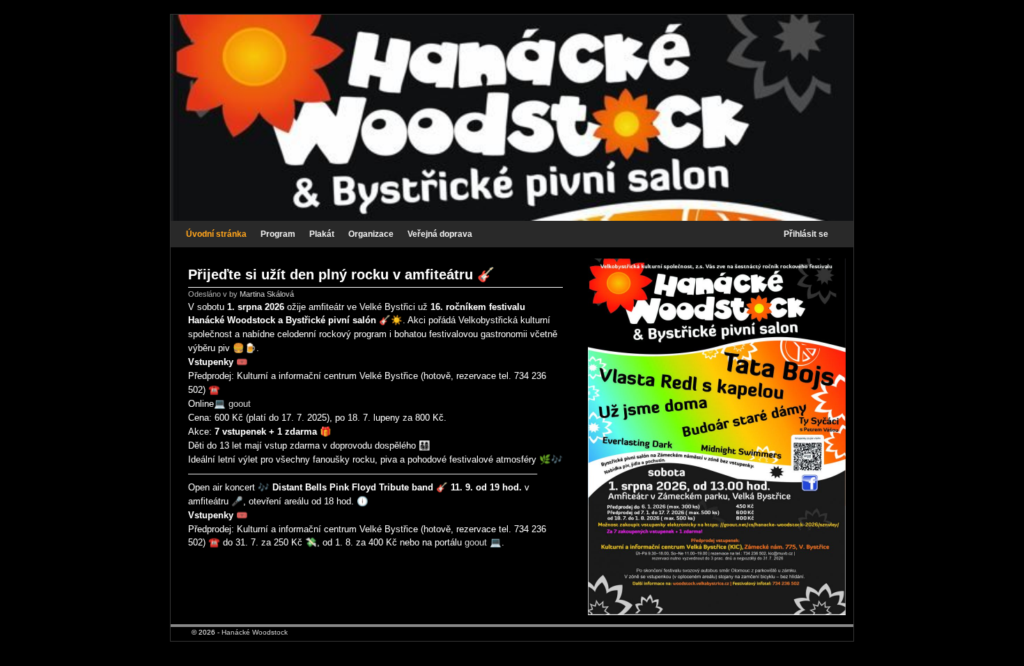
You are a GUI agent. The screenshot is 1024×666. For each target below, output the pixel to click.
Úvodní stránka (216, 234)
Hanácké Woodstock (255, 632)
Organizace (371, 234)
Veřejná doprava (440, 234)
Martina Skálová (267, 294)
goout (239, 403)
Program (278, 234)
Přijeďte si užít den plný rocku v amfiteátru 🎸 (341, 274)
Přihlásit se (806, 234)
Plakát (321, 234)
